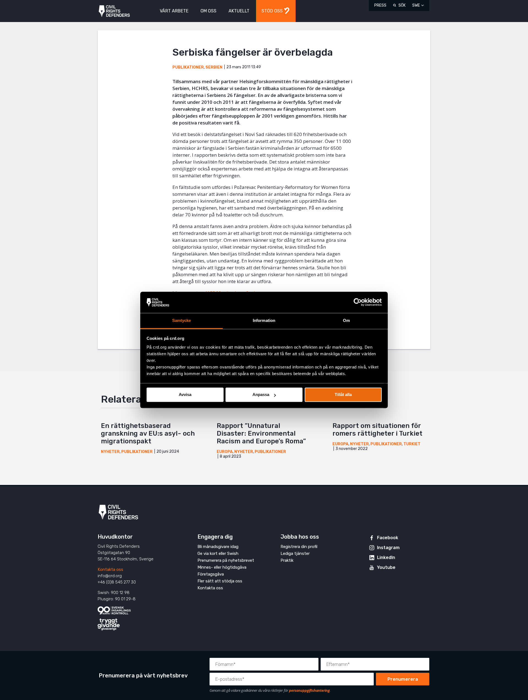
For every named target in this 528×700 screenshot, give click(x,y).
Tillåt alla (343, 394)
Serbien (213, 67)
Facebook (387, 537)
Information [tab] (264, 320)
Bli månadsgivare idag (217, 546)
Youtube (386, 567)
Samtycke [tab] (181, 320)
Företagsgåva (210, 574)
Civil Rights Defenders (114, 11)
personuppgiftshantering (309, 690)
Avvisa (185, 394)
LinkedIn (386, 557)
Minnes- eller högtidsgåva (221, 567)
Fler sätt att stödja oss (219, 581)
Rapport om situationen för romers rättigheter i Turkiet (377, 429)
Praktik (286, 560)
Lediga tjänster (295, 553)
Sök (402, 5)
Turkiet (411, 444)
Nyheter (110, 451)
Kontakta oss (110, 569)
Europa (225, 451)
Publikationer (188, 67)
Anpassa (260, 394)
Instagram (388, 547)
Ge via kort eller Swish (217, 553)
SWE (416, 5)
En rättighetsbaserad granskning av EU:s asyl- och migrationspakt (148, 433)
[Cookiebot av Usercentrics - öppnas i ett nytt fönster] (358, 302)
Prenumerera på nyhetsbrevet (225, 560)
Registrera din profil (298, 546)
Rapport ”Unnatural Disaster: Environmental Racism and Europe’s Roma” (261, 433)
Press (380, 5)
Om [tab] (346, 320)
